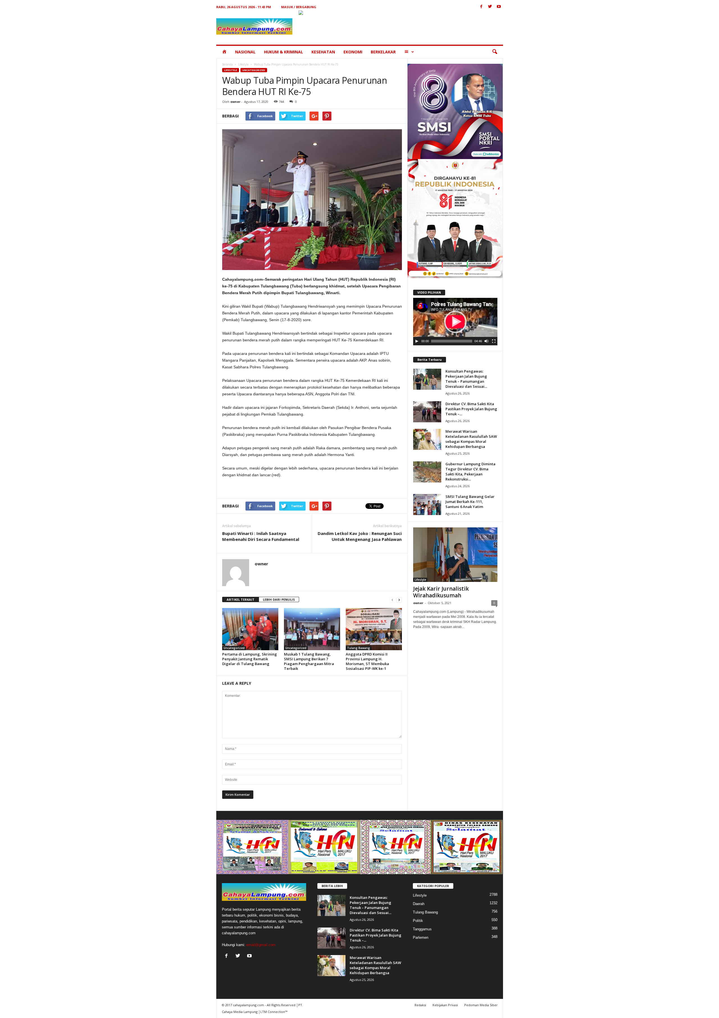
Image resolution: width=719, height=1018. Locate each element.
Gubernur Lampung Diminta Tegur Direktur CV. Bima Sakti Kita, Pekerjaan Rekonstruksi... (470, 471)
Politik (418, 921)
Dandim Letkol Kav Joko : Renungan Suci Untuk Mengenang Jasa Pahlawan (360, 536)
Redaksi (420, 1005)
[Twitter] (490, 7)
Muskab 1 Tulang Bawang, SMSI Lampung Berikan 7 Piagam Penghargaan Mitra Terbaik (309, 661)
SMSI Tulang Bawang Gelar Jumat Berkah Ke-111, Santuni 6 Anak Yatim (470, 501)
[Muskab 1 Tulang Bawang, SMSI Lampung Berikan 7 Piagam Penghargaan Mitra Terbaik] (312, 629)
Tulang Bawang (358, 648)
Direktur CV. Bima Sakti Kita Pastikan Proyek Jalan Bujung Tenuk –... (471, 408)
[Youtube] (498, 7)
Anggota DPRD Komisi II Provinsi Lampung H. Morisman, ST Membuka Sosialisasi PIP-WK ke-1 (367, 661)
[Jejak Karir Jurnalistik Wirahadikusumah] (455, 554)
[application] (455, 322)
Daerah (418, 904)
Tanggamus (422, 929)
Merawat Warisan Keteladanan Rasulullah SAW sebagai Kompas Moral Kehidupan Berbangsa (471, 439)
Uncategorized (253, 70)
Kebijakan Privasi (445, 1005)
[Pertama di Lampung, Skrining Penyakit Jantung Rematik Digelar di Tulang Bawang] (250, 629)
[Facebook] (481, 7)
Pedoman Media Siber (481, 1005)
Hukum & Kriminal (283, 52)
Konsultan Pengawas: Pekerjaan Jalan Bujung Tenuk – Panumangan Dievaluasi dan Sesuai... (466, 379)
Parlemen (420, 937)
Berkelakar (383, 52)
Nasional (245, 52)
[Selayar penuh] (494, 341)
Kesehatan (323, 52)
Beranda (227, 64)
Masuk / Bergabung (298, 7)
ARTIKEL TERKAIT (240, 599)
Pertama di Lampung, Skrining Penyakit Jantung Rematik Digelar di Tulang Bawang (249, 659)
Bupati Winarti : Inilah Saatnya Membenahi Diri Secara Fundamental (260, 536)
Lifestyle (243, 64)
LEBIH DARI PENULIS (279, 599)
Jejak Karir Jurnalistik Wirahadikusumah (441, 592)
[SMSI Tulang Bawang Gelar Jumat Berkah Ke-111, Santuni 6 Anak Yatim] (427, 504)
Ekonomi (352, 52)
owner (235, 101)
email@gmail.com (261, 945)
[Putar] (417, 341)
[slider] (451, 341)
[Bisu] (486, 341)
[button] (494, 52)
